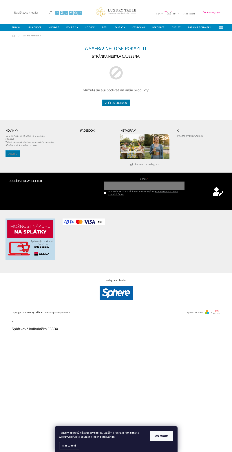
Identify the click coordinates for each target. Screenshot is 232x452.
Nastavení (69, 446)
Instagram (111, 280)
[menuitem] (16, 27)
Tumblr (122, 280)
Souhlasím (161, 436)
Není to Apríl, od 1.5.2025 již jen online (25, 135)
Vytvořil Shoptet (195, 312)
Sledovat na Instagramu (147, 164)
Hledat (51, 12)
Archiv (12, 153)
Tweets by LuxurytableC (190, 136)
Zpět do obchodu (116, 102)
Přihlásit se (144, 201)
